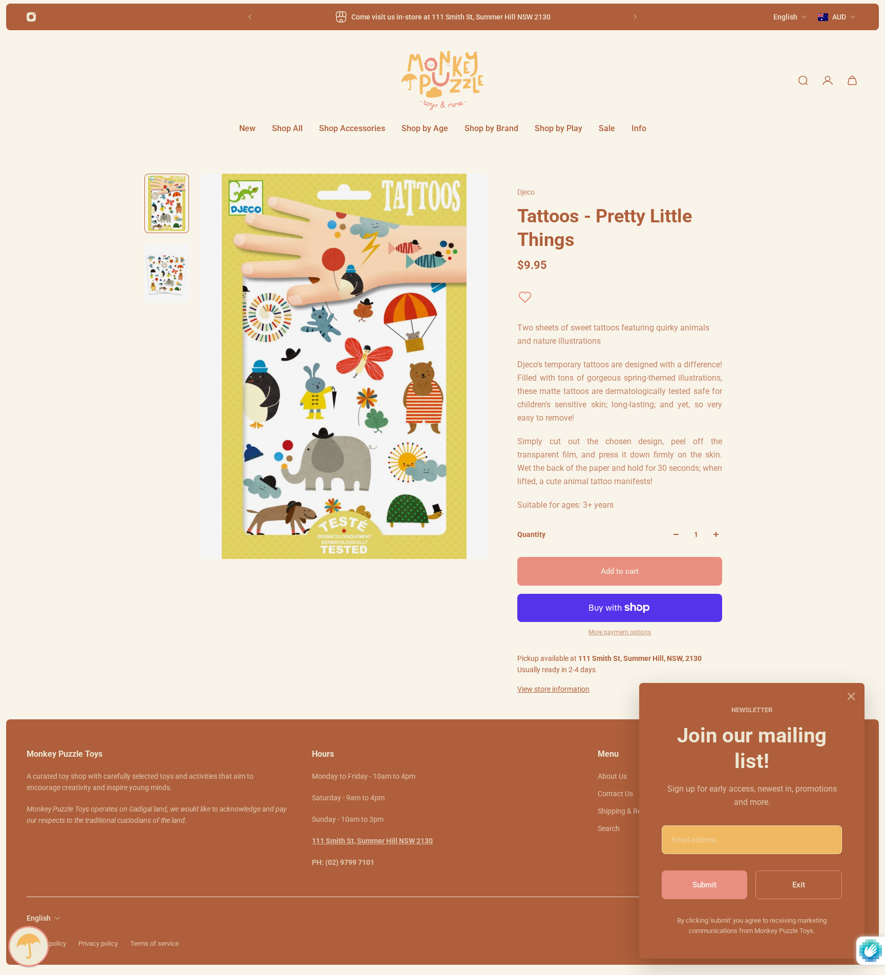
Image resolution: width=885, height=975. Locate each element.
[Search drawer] (803, 80)
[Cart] (852, 80)
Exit (798, 884)
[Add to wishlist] (525, 297)
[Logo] (442, 80)
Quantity (531, 534)
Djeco (526, 192)
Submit (704, 884)
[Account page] (827, 80)
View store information (553, 689)
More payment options (619, 632)
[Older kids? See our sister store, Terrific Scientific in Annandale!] (442, 17)
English (39, 918)
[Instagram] (31, 17)
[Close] (851, 696)
